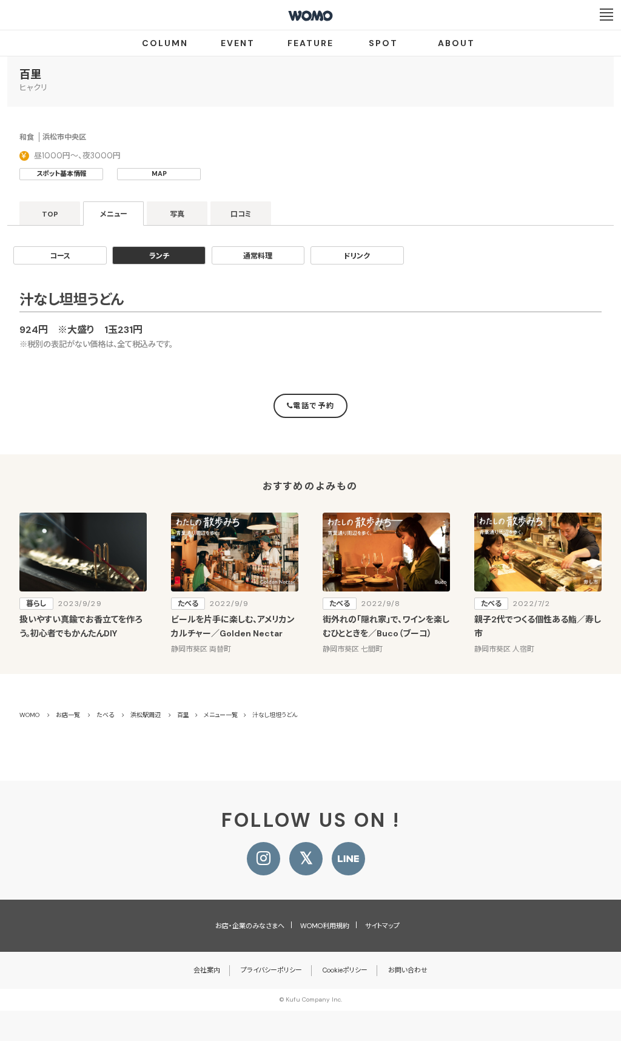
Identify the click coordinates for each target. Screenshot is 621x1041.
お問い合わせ (408, 970)
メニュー (113, 214)
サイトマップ (382, 925)
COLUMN (165, 43)
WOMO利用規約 (324, 925)
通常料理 (257, 256)
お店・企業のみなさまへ (249, 925)
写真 (177, 214)
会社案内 (206, 970)
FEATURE (310, 43)
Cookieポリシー (345, 970)
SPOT (383, 43)
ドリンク (357, 256)
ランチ (159, 256)
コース (60, 256)
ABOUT (456, 43)
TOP (50, 214)
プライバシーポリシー (271, 970)
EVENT (238, 43)
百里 (30, 74)
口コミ (241, 214)
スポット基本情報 (61, 173)
